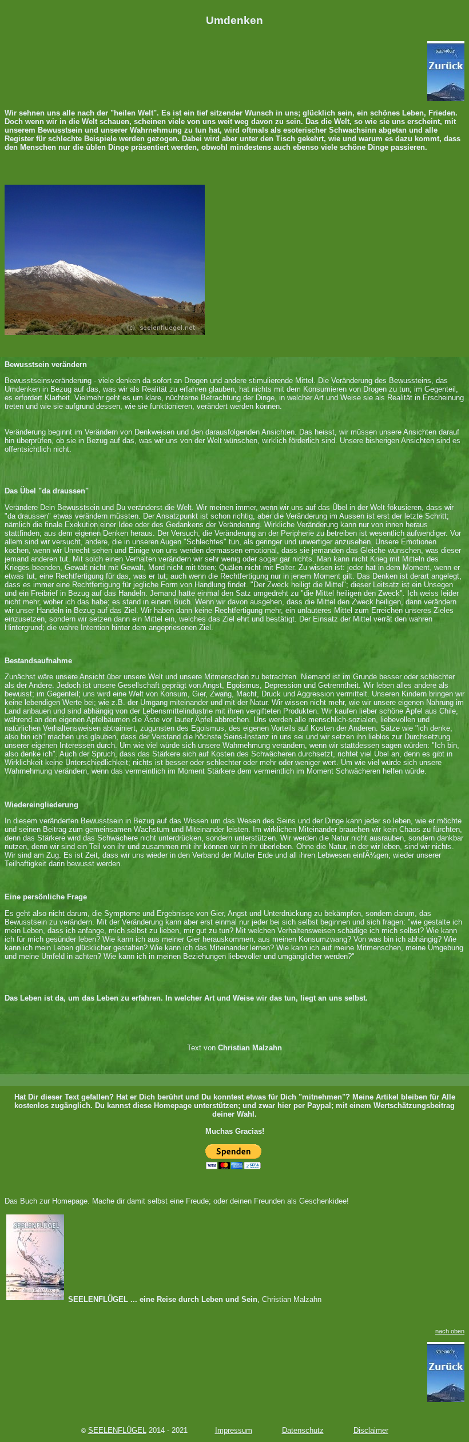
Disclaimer (370, 1430)
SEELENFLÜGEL (117, 1430)
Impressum (233, 1430)
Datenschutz (303, 1430)
